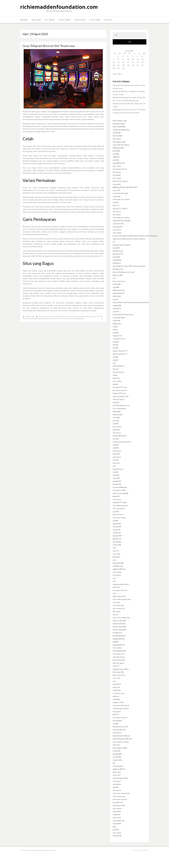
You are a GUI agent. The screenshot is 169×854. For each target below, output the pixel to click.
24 (128, 65)
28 (114, 68)
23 (123, 65)
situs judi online (62, 318)
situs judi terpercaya (76, 318)
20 (143, 62)
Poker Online (79, 20)
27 (143, 65)
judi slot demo (90, 316)
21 (114, 65)
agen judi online (52, 316)
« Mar (115, 74)
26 (138, 65)
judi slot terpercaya (37, 318)
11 (133, 59)
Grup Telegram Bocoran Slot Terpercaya (49, 45)
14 (114, 62)
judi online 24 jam (78, 316)
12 (138, 59)
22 (119, 65)
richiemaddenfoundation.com (59, 6)
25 (133, 65)
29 (119, 68)
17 (128, 62)
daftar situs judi (65, 316)
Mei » (120, 74)
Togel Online (94, 20)
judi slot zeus (51, 318)
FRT (147, 850)
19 (138, 62)
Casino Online (64, 20)
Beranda (24, 20)
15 (119, 62)
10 (128, 59)
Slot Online (50, 20)
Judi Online (36, 20)
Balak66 (54, 111)
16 (123, 62)
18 (133, 62)
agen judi (42, 316)
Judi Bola (108, 20)
